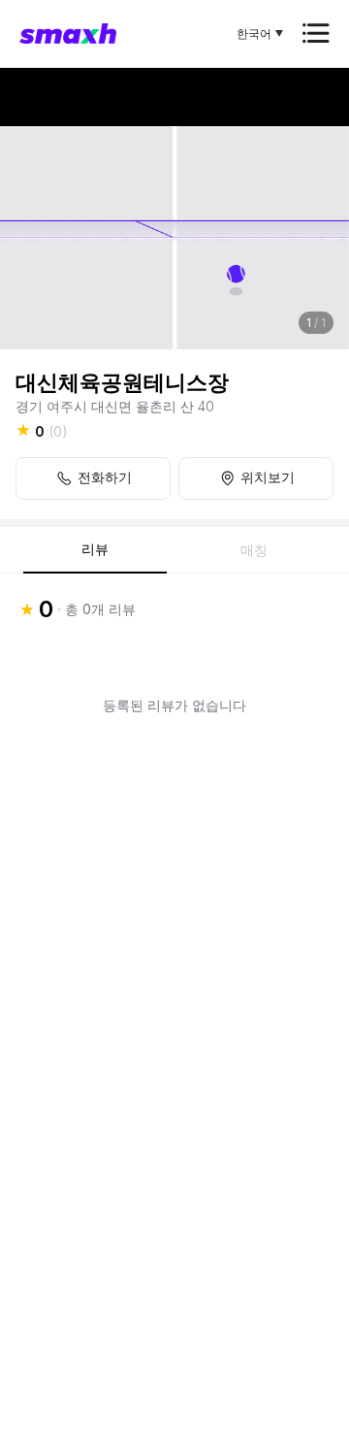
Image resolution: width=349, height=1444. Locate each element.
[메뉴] (316, 33)
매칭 (254, 550)
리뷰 (95, 549)
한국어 (254, 33)
